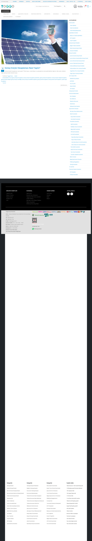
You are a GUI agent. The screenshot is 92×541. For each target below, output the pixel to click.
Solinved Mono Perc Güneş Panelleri (78, 68)
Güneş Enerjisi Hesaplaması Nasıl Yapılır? (22, 68)
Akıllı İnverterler (74, 124)
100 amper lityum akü (71, 493)
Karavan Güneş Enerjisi (32, 490)
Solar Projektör (73, 40)
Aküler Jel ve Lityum (12, 508)
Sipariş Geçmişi (9, 196)
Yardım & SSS (9, 193)
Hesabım (15, 1)
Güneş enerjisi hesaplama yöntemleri (31, 77)
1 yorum (4, 83)
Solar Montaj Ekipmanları (75, 30)
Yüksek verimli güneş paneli (72, 500)
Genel (16, 76)
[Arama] (65, 6)
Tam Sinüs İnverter (71, 518)
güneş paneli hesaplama (42, 79)
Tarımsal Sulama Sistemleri (75, 169)
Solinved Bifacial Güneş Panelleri (77, 66)
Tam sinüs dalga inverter (72, 521)
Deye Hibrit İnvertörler (75, 116)
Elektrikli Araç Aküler (12, 511)
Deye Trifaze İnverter (76, 139)
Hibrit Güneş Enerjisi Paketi (76, 48)
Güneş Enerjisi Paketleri (74, 43)
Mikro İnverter (73, 156)
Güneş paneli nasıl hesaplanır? (54, 79)
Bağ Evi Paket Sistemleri (75, 45)
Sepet (48, 196)
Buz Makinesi (73, 98)
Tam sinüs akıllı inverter (72, 523)
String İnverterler (73, 164)
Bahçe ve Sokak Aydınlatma (76, 35)
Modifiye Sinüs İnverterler (76, 126)
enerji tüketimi (6, 77)
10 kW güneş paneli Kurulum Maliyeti (74, 488)
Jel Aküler (72, 81)
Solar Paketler (75, 13)
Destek (71, 1)
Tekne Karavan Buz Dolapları (34, 496)
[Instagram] (68, 194)
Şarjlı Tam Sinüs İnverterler (76, 149)
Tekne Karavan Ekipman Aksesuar (35, 501)
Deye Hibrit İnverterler (32, 513)
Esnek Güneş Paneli (11, 488)
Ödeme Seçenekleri (31, 202)
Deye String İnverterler (32, 516)
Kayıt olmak (88, 1)
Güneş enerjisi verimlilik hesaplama (29, 79)
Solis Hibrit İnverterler (75, 119)
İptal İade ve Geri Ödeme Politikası (34, 200)
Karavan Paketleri (74, 50)
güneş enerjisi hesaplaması (46, 77)
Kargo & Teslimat (10, 195)
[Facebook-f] (71, 194)
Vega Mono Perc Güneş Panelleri (77, 71)
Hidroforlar (72, 103)
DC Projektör (72, 38)
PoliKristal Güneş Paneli (13, 496)
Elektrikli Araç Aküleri (74, 78)
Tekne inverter (70, 511)
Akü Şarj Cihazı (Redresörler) (76, 111)
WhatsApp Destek (37, 228)
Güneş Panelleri (72, 53)
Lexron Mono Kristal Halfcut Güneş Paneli (79, 58)
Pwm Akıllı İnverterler (75, 147)
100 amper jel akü (70, 490)
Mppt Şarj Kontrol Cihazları (76, 159)
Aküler (13, 13)
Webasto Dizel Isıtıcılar (75, 106)
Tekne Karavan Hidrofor (33, 503)
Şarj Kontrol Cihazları (23, 13)
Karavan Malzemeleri (7, 16)
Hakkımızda (61, 1)
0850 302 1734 (11, 219)
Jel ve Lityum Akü (72, 75)
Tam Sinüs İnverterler (75, 152)
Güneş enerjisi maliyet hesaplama (59, 77)
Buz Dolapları (73, 96)
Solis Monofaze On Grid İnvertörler (79, 142)
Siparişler (21, 1)
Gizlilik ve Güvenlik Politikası (50, 1)
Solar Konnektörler (74, 28)
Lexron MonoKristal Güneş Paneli (77, 60)
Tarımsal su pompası (71, 516)
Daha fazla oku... (64, 85)
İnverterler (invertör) (36, 13)
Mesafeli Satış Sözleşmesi (32, 195)
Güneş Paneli (6, 13)
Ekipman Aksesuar (74, 101)
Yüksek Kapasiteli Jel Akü (72, 503)
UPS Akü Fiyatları (70, 508)
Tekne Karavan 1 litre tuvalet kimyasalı (75, 485)
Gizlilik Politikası (30, 198)
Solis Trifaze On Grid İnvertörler (78, 144)
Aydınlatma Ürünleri (73, 32)
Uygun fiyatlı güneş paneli (72, 505)
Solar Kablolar (73, 25)
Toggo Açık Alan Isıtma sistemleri (34, 196)
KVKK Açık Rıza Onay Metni (33, 203)
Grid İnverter (47, 13)
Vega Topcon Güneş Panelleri (76, 73)
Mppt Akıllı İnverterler (75, 129)
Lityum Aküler (73, 86)
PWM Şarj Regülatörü (74, 162)
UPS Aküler (72, 88)
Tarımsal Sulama (65, 13)
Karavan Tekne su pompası (72, 513)
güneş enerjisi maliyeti (6, 79)
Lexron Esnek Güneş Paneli (76, 55)
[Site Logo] (7, 6)
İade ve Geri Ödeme (36, 1)
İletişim (48, 198)
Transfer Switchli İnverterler (77, 154)
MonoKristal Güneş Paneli (13, 490)
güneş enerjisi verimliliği (16, 79)
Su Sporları (18, 16)
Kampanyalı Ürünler (73, 91)
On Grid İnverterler (75, 134)
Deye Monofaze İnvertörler (77, 137)
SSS (74, 1)
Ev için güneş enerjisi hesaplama (16, 77)
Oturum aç (80, 1)
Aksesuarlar (56, 13)
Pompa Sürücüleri (74, 174)
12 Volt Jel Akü (70, 495)
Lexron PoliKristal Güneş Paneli (77, 63)
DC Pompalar (73, 172)
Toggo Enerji (10, 76)
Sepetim (28, 1)
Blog (68, 1)
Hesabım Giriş (9, 198)
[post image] (34, 42)
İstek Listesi (49, 193)
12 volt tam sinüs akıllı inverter (73, 498)
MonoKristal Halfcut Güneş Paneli (15, 493)
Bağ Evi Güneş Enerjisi (32, 488)
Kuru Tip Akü (72, 83)
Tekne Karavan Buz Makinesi (34, 498)
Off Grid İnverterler (75, 131)
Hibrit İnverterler (73, 114)
